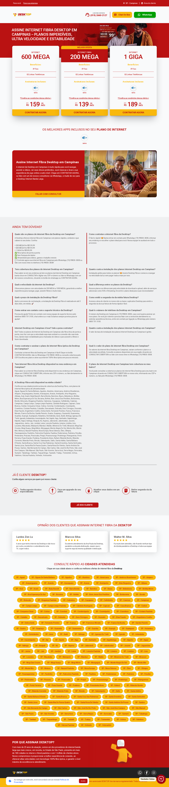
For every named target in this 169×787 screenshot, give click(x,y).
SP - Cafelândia (106, 600)
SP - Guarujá (110, 629)
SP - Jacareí (125, 646)
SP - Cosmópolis (103, 611)
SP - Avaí (19, 589)
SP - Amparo (148, 577)
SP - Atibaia (142, 583)
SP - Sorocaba (106, 714)
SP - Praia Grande (55, 685)
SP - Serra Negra (86, 714)
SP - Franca (71, 623)
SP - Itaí (45, 640)
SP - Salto (116, 691)
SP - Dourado (100, 617)
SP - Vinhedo (86, 725)
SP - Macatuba (46, 657)
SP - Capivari (104, 606)
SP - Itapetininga (109, 640)
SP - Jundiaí (56, 651)
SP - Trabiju (85, 719)
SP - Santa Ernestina (113, 697)
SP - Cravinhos (123, 611)
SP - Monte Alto (140, 663)
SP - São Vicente (47, 714)
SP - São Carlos (60, 708)
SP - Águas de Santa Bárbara (43, 577)
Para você (17, 3)
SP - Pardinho (46, 674)
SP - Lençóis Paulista (91, 651)
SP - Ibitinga (79, 634)
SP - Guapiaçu (38, 629)
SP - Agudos (67, 577)
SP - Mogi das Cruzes (31, 663)
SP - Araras (84, 583)
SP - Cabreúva (69, 600)
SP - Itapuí (144, 640)
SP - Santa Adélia (134, 691)
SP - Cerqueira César (25, 611)
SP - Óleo (127, 668)
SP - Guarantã (56, 629)
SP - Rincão (80, 691)
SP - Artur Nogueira (123, 583)
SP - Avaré (34, 589)
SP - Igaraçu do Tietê (100, 634)
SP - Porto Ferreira (33, 685)
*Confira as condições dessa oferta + (35, 98)
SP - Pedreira (128, 674)
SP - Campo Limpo (29, 606)
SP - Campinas (143, 600)
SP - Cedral (142, 606)
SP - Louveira (28, 657)
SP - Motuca (45, 668)
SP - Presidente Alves (95, 685)
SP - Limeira (112, 651)
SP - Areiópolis (102, 583)
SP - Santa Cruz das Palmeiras (86, 697)
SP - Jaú (40, 651)
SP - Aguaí (20, 577)
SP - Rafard (115, 685)
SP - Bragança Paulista (47, 600)
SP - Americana (103, 577)
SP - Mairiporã (65, 657)
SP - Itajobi (59, 640)
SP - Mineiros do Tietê (119, 657)
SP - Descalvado (41, 617)
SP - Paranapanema (26, 674)
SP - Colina (44, 611)
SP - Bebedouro (125, 589)
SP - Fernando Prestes (50, 623)
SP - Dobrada (60, 617)
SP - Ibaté (64, 634)
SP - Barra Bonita (72, 589)
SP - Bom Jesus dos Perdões (97, 594)
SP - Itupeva (69, 646)
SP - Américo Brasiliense (126, 577)
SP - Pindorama (27, 680)
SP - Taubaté (69, 719)
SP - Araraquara (67, 583)
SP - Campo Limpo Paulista (55, 606)
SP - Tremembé (103, 719)
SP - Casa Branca (124, 606)
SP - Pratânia (74, 685)
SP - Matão (99, 657)
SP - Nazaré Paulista (65, 668)
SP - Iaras (49, 634)
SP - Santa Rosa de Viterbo (87, 702)
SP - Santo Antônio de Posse (116, 702)
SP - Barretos (91, 589)
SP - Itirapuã (40, 646)
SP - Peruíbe (146, 674)
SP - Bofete (74, 594)
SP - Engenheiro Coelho (142, 617)
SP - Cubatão (22, 617)
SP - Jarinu (25, 651)
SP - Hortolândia (31, 634)
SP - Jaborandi (87, 646)
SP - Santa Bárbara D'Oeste (35, 697)
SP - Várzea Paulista (66, 725)
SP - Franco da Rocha (116, 623)
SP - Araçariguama (29, 583)
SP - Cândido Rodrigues (83, 606)
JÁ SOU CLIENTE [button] (84, 505)
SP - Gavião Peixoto (140, 623)
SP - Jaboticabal (107, 646)
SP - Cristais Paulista (143, 611)
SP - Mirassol (140, 657)
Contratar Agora (35, 112)
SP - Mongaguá (93, 663)
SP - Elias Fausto (119, 617)
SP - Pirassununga (100, 680)
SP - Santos (140, 702)
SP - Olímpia (143, 668)
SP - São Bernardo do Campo (35, 708)
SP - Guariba (93, 629)
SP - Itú (55, 646)
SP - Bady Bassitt (52, 589)
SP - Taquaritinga (50, 719)
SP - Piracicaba (64, 680)
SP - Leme (72, 651)
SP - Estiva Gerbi (27, 623)
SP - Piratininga (121, 680)
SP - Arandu (49, 583)
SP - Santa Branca (59, 697)
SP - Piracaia (45, 680)
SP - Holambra (147, 629)
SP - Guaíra (20, 629)
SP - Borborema (122, 594)
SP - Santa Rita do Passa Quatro (57, 702)
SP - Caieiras (125, 600)
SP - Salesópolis (98, 691)
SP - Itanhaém (90, 640)
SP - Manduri (82, 657)
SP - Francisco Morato (92, 623)
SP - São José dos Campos (114, 708)
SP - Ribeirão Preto (60, 691)
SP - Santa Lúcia (30, 702)
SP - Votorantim (105, 725)
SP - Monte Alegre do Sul (117, 663)
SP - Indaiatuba (138, 634)
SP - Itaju (74, 640)
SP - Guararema (75, 629)
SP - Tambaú (31, 719)
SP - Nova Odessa (109, 668)
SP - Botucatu (25, 600)
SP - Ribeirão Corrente (37, 691)
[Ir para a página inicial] (22, 14)
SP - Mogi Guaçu (54, 663)
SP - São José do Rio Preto (85, 708)
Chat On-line (124, 15)
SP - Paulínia (90, 674)
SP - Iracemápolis (28, 640)
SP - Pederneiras (109, 674)
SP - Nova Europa (88, 668)
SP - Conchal (61, 611)
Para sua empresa (30, 3)
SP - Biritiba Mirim (146, 589)
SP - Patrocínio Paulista (68, 674)
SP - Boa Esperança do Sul (35, 594)
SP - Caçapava (87, 600)
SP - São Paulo (28, 714)
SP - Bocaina (57, 594)
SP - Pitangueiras (141, 680)
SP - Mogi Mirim (74, 663)
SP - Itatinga (23, 646)
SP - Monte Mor (27, 668)
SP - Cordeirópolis (81, 611)
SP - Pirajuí (81, 680)
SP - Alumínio (84, 577)
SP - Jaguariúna (143, 646)
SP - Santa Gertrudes (136, 697)
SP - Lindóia (129, 651)
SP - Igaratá (120, 634)
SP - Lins (144, 651)
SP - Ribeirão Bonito (135, 685)
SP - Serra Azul (67, 714)
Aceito (83, 781)
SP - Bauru (108, 589)
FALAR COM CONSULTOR (48, 194)
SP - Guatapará (128, 629)
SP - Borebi (140, 594)
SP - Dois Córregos (80, 617)
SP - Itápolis (128, 640)
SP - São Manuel (138, 708)
